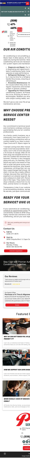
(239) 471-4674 (12, 234)
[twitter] (25, 11)
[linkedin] (25, 15)
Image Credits (26, 456)
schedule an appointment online (15, 211)
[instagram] (28, 15)
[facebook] (25, 8)
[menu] (27, 3)
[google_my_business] (28, 8)
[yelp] (28, 11)
